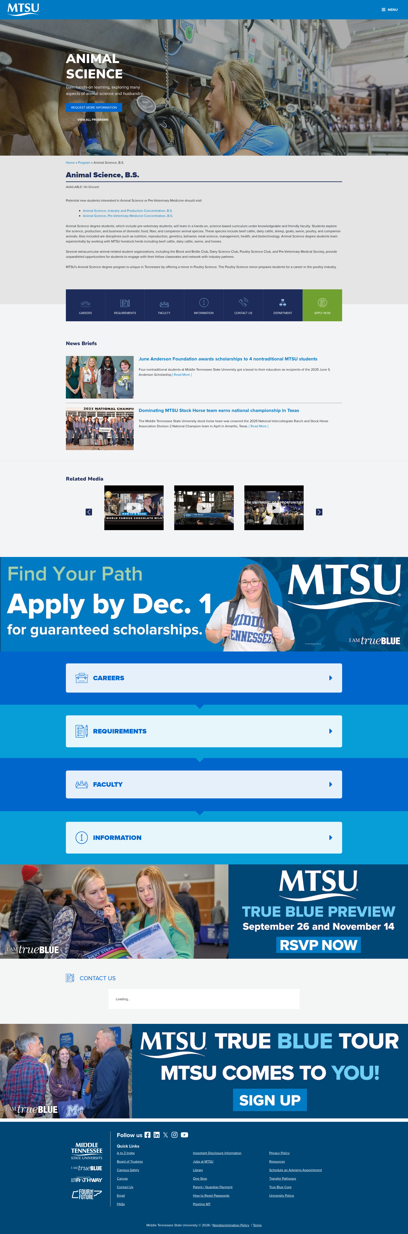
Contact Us (125, 1187)
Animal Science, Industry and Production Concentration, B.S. (128, 210)
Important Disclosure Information (217, 1153)
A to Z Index (126, 1153)
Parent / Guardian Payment (212, 1187)
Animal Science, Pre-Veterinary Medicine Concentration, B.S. (128, 215)
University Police (281, 1195)
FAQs (121, 1204)
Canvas (122, 1178)
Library (198, 1170)
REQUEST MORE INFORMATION (94, 107)
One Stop (200, 1178)
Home (70, 162)
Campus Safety (128, 1170)
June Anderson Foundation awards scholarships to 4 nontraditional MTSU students (228, 358)
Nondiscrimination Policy (230, 1225)
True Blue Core (280, 1187)
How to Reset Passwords (211, 1195)
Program (84, 162)
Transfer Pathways (282, 1178)
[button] (88, 512)
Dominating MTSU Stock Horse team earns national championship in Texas (219, 410)
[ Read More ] (182, 374)
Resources (277, 1161)
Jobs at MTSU (203, 1161)
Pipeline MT (202, 1204)
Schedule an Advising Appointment (295, 1170)
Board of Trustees (130, 1161)
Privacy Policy (279, 1153)
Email (121, 1195)
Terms (257, 1225)
